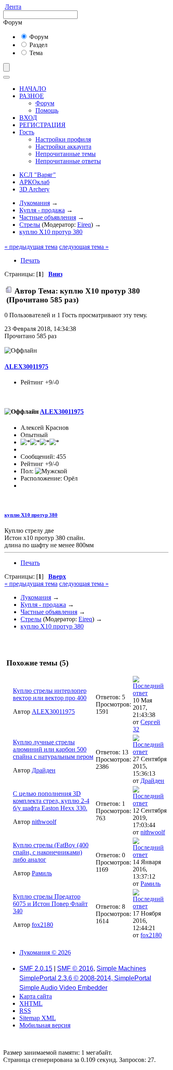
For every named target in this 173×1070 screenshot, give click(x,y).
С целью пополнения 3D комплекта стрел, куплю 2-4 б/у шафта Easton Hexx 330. (51, 800)
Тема (35, 52)
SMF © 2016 (75, 968)
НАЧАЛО (32, 88)
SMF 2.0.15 (35, 968)
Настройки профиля (63, 139)
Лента (13, 6)
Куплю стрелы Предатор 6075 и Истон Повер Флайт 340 (50, 903)
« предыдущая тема (31, 246)
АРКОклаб (34, 182)
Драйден (44, 770)
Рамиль (42, 873)
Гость (26, 132)
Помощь (46, 110)
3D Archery (34, 189)
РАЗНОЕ (31, 95)
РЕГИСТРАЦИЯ (42, 124)
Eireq (84, 224)
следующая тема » (84, 246)
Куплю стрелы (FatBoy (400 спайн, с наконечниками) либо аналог (51, 852)
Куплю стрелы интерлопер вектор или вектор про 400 (49, 694)
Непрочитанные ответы (68, 161)
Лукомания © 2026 (45, 952)
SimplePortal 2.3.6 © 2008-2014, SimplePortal (85, 978)
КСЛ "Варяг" (37, 174)
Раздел (37, 44)
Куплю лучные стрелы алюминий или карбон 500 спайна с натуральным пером (53, 749)
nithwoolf (44, 821)
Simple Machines (121, 968)
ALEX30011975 (26, 366)
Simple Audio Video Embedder (63, 987)
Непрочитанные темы (65, 153)
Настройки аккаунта (63, 146)
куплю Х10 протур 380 (31, 515)
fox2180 (42, 924)
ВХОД (28, 117)
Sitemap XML (37, 1018)
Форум (38, 36)
